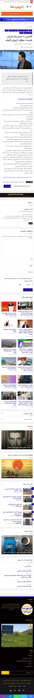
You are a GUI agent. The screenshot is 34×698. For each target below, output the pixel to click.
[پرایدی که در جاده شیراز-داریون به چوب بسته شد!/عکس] (28, 514)
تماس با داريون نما (27, 658)
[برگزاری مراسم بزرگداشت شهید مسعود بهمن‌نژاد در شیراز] (25, 379)
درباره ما (30, 664)
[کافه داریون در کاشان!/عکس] (28, 507)
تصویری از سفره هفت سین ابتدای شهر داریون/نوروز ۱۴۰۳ (12, 498)
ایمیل (31, 265)
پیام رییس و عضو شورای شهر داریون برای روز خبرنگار (9, 314)
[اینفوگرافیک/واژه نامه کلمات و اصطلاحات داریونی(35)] (8, 379)
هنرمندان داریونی (6, 182)
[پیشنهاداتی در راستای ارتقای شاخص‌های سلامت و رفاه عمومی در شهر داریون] (25, 343)
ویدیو (21, 33)
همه (6, 30)
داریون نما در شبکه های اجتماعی (24, 661)
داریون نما (25, 88)
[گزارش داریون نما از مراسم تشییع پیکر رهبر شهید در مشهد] (8, 396)
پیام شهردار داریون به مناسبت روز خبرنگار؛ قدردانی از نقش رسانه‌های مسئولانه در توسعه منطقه (25, 331)
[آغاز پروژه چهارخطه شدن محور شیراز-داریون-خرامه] (8, 361)
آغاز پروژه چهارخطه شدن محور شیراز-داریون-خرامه (9, 368)
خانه (30, 27)
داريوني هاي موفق (13, 30)
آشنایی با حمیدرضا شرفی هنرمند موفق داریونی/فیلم (17, 552)
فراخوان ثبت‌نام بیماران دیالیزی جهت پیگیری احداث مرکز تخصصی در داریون (25, 368)
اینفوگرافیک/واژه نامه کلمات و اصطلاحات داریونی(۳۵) (9, 386)
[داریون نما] (17, 7)
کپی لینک (7, 186)
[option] (17, 439)
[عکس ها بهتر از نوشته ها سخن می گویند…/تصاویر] (28, 491)
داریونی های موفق (14, 182)
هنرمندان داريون (28, 33)
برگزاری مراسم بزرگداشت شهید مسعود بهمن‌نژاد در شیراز (25, 386)
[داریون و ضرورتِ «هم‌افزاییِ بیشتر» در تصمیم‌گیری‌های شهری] (8, 343)
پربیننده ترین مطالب (23, 30)
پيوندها (30, 655)
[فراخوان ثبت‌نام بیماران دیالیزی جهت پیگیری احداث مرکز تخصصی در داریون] (25, 361)
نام (31, 259)
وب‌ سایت (30, 272)
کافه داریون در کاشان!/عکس (15, 504)
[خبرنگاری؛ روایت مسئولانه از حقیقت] (8, 324)
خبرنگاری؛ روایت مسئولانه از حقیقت (9, 330)
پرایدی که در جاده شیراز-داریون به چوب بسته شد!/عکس (12, 513)
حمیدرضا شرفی (22, 182)
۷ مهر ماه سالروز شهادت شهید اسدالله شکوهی (19, 447)
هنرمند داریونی (22, 90)
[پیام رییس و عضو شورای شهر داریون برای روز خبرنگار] (8, 306)
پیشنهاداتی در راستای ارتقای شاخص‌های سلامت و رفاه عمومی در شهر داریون (26, 350)
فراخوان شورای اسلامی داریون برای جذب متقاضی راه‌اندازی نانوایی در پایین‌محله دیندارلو (25, 403)
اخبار (27, 27)
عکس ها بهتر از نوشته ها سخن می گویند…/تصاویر (13, 490)
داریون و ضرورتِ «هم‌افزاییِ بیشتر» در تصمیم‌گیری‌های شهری (9, 350)
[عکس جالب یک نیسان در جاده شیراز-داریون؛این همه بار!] (28, 522)
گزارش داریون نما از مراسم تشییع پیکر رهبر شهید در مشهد (10, 403)
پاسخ (30, 223)
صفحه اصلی (29, 666)
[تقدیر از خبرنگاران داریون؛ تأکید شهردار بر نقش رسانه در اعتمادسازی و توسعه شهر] (25, 306)
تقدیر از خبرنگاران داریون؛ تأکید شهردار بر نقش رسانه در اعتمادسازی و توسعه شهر (25, 313)
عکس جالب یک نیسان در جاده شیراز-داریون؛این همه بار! (13, 521)
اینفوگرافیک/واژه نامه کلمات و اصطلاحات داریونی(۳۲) (17, 476)
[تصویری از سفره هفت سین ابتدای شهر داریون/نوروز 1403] (28, 499)
